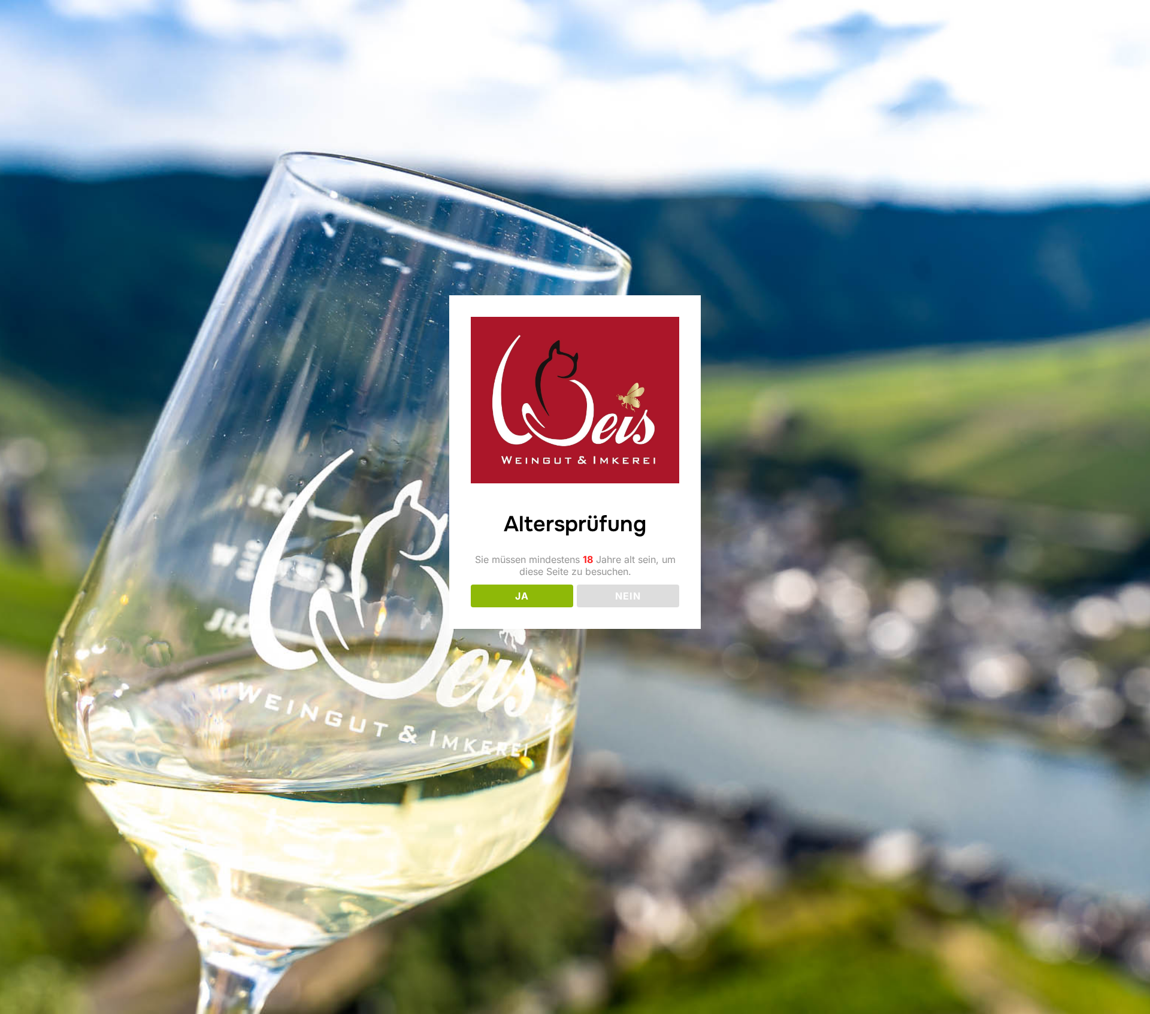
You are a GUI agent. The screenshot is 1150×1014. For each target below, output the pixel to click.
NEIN (628, 596)
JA (522, 596)
